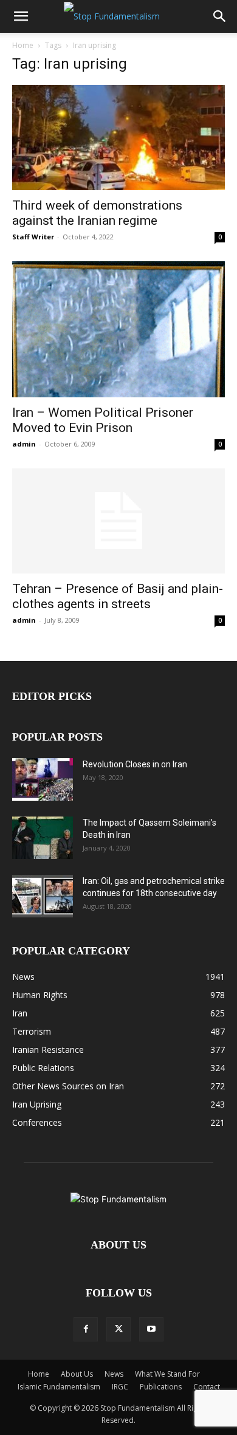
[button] (20, 16)
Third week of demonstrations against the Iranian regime (97, 213)
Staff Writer (33, 236)
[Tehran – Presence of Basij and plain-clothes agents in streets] (118, 521)
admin (24, 443)
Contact (206, 1387)
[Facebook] (86, 1329)
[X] (118, 1329)
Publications (161, 1387)
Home (22, 45)
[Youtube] (151, 1329)
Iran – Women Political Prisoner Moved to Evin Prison (102, 420)
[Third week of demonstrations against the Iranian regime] (118, 137)
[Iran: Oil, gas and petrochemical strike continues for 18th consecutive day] (42, 896)
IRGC (120, 1387)
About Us (77, 1374)
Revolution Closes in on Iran (135, 764)
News (114, 1374)
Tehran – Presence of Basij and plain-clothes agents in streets (117, 596)
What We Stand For (167, 1374)
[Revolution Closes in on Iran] (42, 779)
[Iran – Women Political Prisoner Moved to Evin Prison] (118, 329)
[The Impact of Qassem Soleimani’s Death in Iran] (42, 838)
